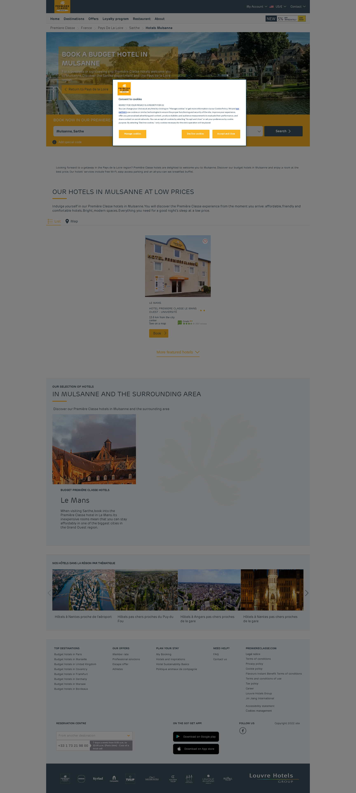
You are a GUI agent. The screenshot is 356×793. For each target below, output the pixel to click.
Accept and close (226, 134)
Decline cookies (195, 134)
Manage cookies (132, 134)
